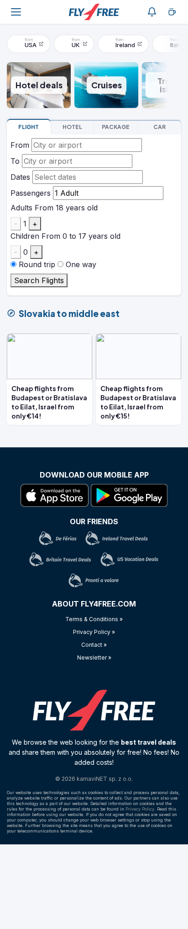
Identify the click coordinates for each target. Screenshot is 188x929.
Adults (21, 207)
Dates (20, 177)
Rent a (159, 127)
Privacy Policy (139, 808)
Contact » (94, 644)
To (15, 161)
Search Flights (39, 280)
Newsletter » (94, 657)
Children (24, 236)
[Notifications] (152, 12)
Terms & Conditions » (94, 619)
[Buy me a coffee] (172, 12)
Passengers (30, 193)
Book (28, 127)
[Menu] (16, 12)
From (19, 145)
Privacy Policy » (94, 631)
